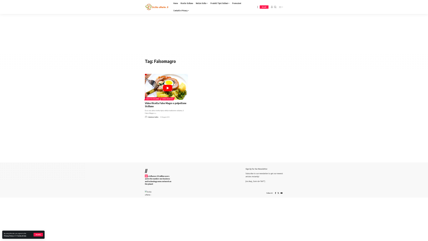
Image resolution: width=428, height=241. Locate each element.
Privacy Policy (9, 236)
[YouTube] (281, 193)
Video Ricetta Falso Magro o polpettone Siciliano (165, 105)
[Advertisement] (56, 36)
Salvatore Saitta (153, 117)
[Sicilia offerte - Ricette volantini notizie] (157, 7)
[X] (278, 193)
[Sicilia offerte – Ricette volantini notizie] (148, 193)
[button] (38, 234)
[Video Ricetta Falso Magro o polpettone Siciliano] (166, 87)
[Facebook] (275, 193)
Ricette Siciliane (152, 99)
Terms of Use (21, 236)
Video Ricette (167, 99)
